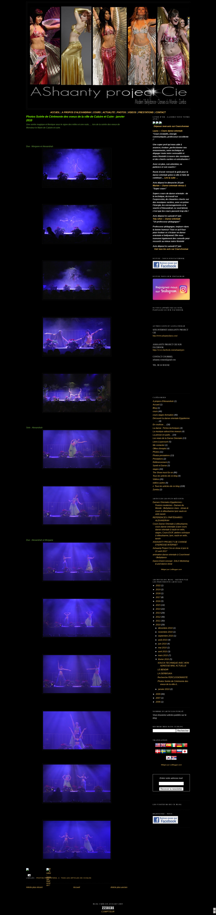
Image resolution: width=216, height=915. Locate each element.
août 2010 (163, 640)
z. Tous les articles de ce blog (74, 878)
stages (156, 469)
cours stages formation (163, 415)
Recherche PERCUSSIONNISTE (173, 677)
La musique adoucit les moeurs (167, 431)
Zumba (156, 490)
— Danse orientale (166, 219)
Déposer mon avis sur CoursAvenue (171, 126)
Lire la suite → (171, 178)
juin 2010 (162, 644)
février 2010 (164, 659)
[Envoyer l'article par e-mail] (28, 875)
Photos (156, 452)
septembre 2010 (166, 636)
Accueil (76, 887)
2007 (158, 698)
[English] (163, 747)
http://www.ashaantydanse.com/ (165, 335)
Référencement (160, 462)
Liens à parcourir (160, 442)
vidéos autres (159, 483)
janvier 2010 (164, 689)
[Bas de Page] (214, 912)
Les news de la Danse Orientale (167, 438)
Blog (155, 408)
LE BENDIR (163, 670)
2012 (158, 617)
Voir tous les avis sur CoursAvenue (171, 249)
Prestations (158, 459)
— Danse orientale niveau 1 (169, 186)
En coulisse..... (159, 425)
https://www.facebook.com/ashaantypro (168, 350)
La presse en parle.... (162, 435)
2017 (158, 597)
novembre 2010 (165, 632)
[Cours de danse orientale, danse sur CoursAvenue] (154, 123)
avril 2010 (163, 652)
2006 (158, 702)
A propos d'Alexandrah (163, 401)
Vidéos (156, 479)
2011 (158, 621)
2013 (158, 613)
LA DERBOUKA (165, 673)
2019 (158, 590)
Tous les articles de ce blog (165, 476)
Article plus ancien (119, 887)
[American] (157, 747)
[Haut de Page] (214, 909)
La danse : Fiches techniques (166, 428)
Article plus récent (34, 887)
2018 (158, 593)
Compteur (108, 912)
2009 (158, 694)
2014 (158, 609)
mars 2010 (163, 655)
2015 (158, 605)
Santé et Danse (160, 466)
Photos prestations (161, 455)
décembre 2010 (165, 628)
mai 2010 (162, 648)
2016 (158, 601)
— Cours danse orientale (168, 131)
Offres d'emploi (159, 449)
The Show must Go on (163, 473)
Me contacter (159, 445)
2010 (158, 625)
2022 (158, 585)
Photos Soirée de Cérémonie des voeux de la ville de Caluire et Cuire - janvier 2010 (75, 118)
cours (155, 411)
